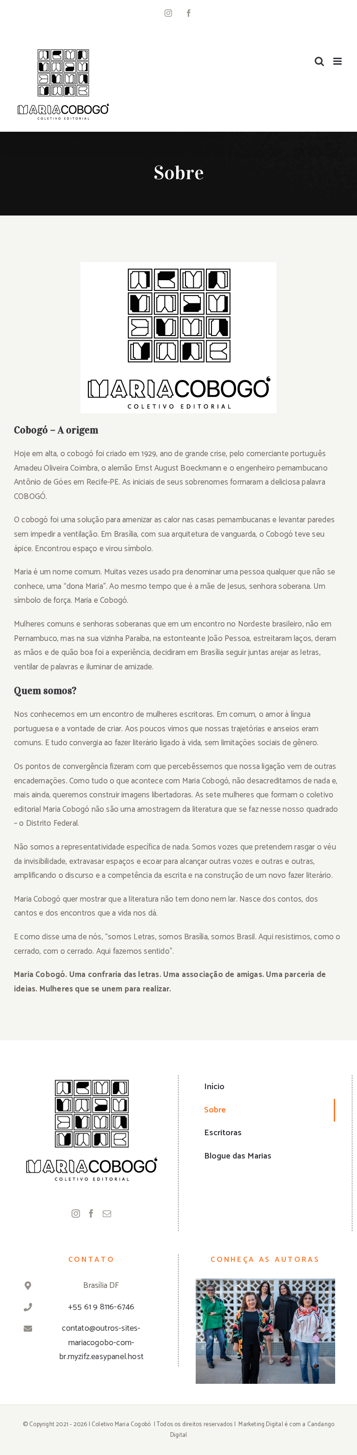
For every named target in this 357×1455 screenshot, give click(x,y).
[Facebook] (91, 1213)
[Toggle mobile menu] (338, 61)
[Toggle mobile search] (319, 61)
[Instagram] (76, 1213)
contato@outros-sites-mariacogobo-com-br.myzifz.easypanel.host (101, 1342)
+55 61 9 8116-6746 (101, 1307)
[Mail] (107, 1213)
